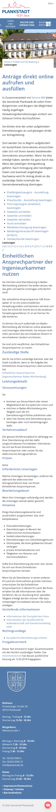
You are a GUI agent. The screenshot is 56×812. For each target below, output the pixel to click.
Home (7, 61)
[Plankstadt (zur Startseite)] (16, 9)
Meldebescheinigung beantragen (27, 227)
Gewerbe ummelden (19, 215)
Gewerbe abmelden (19, 219)
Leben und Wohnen (10, 23)
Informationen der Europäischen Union (27, 616)
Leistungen (10, 64)
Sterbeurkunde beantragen (23, 239)
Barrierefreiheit (13, 792)
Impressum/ (11, 785)
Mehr (51, 3)
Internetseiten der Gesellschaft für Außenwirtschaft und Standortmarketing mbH (28, 623)
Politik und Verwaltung (27, 24)
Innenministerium (12, 655)
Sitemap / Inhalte (14, 789)
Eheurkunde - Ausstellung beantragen (29, 200)
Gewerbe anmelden (19, 211)
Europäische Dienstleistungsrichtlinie (26, 637)
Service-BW (38, 97)
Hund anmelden (17, 223)
